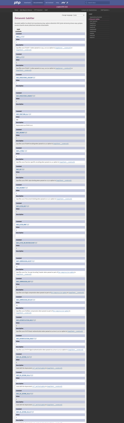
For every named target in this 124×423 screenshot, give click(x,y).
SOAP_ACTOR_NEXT (21, 206)
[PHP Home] (17, 2)
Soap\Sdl (92, 35)
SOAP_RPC (19, 169)
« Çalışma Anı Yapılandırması (89, 10)
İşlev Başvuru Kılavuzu (26, 10)
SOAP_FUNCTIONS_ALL (22, 114)
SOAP (46, 10)
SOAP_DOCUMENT (20, 187)
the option (66, 272)
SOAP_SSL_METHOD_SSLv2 (23, 375)
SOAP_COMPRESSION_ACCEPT (24, 261)
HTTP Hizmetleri (38, 10)
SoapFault (92, 27)
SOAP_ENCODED (20, 132)
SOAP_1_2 (19, 57)
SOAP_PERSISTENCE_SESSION (24, 77)
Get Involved (49, 2)
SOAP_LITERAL (20, 151)
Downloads (27, 2)
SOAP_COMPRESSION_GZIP (23, 281)
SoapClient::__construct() (23, 50)
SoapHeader (93, 29)
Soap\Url (92, 37)
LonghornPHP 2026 (62, 7)
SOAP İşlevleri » (105, 10)
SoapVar (92, 33)
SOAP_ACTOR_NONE (21, 224)
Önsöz (16, 10)
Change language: (67, 15)
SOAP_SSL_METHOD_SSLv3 (23, 393)
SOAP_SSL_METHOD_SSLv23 (23, 412)
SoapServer (93, 25)
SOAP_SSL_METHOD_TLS (22, 357)
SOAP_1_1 (19, 36)
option (38, 368)
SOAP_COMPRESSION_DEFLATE (24, 300)
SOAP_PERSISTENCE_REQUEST (24, 96)
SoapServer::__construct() (63, 48)
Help (57, 2)
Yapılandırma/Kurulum (96, 17)
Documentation (38, 2)
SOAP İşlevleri (93, 21)
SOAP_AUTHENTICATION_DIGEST (25, 338)
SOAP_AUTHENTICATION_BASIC (24, 320)
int (23, 36)
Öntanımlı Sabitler (95, 19)
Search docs (92, 3)
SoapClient (93, 23)
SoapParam (93, 31)
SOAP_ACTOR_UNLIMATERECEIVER (25, 243)
